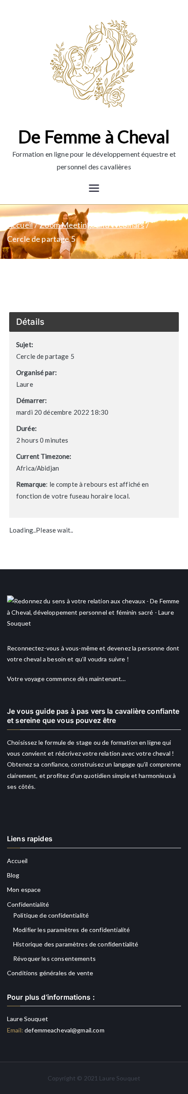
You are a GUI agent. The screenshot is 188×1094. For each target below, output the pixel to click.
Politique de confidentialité (51, 915)
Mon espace (24, 889)
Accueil (17, 860)
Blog (13, 875)
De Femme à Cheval (94, 136)
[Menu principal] (94, 189)
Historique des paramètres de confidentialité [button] (76, 944)
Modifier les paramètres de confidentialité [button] (71, 929)
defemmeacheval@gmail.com (63, 1030)
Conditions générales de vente (50, 973)
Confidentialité (28, 904)
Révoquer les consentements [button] (54, 958)
